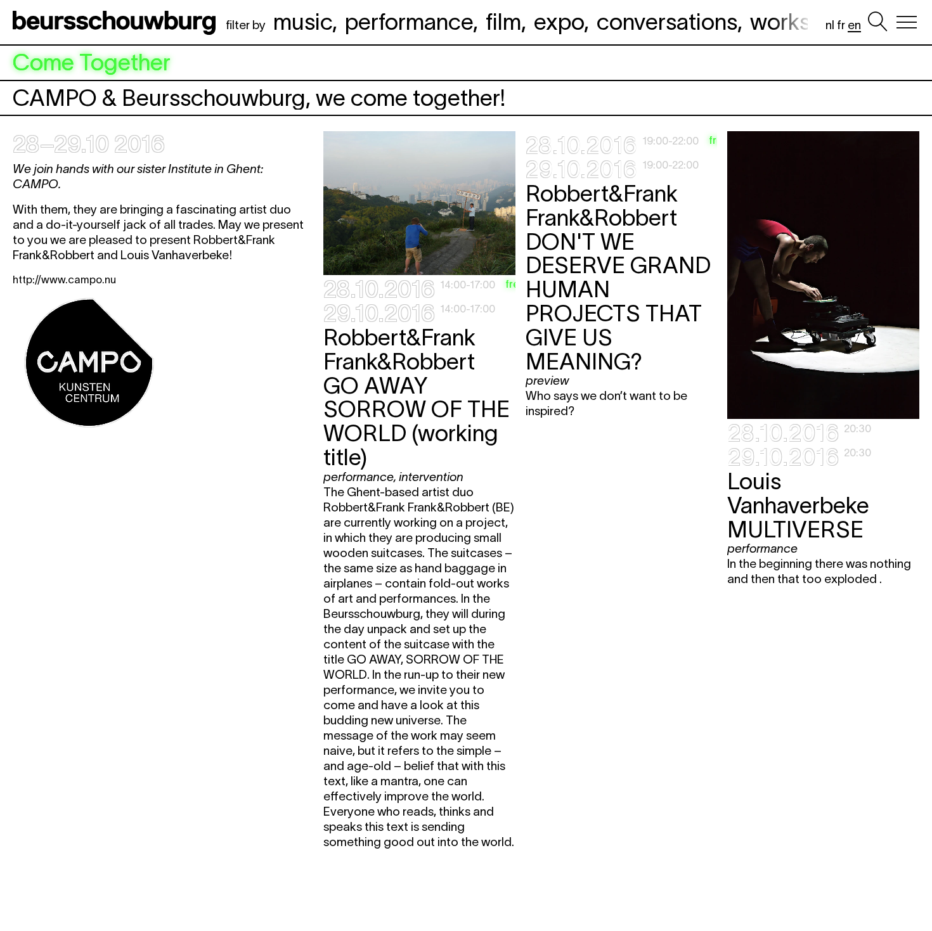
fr (841, 25)
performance (409, 21)
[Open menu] (906, 22)
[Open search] (877, 22)
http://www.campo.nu (64, 279)
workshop (799, 21)
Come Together (92, 63)
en (854, 25)
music (302, 21)
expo (559, 21)
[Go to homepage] (117, 22)
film (503, 21)
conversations (667, 21)
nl (829, 25)
